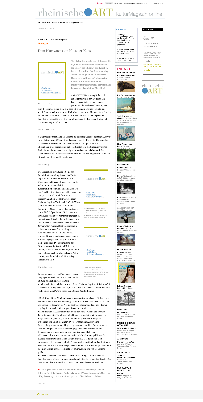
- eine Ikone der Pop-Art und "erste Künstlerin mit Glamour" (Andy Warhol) (127, 331)
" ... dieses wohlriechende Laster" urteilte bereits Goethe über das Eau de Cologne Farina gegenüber (126, 39)
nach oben (44, 394)
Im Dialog (148, 29)
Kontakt (147, 3)
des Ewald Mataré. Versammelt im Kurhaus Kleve (126, 345)
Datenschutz (158, 3)
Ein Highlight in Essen (65, 22)
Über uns (118, 3)
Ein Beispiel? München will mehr (126, 170)
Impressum (138, 3)
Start (101, 3)
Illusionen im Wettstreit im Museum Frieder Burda (126, 315)
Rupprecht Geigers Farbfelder (125, 375)
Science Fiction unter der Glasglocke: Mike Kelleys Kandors (125, 51)
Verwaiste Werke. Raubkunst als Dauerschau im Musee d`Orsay (126, 200)
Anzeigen (128, 3)
